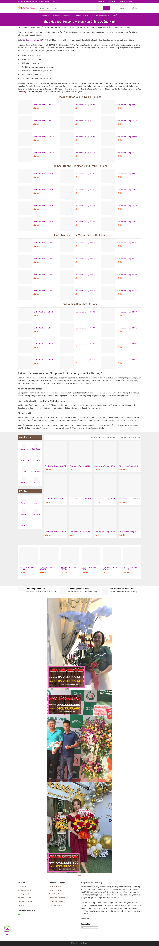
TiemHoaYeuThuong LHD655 (126, 137)
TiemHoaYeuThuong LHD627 (43, 328)
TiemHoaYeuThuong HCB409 (126, 275)
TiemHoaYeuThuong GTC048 (110, 568)
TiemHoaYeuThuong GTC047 (130, 568)
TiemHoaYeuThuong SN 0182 (129, 466)
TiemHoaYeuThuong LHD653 (85, 174)
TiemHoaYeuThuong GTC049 (89, 568)
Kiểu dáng (23, 491)
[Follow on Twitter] (138, 1)
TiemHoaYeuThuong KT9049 (43, 190)
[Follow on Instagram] (136, 1)
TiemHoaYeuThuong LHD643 (85, 360)
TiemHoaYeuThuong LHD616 (85, 206)
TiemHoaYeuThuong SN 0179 (43, 137)
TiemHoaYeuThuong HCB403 (85, 275)
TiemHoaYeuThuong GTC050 (68, 568)
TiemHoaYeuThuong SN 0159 (126, 153)
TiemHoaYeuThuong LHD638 (126, 360)
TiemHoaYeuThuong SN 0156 (85, 137)
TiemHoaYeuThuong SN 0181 (55, 499)
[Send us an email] (140, 1)
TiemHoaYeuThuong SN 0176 (80, 532)
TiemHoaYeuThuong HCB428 (43, 243)
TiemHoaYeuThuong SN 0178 (126, 121)
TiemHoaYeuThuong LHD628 (126, 174)
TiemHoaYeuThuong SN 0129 (43, 153)
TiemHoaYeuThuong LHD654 (85, 344)
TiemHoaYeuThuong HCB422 (85, 243)
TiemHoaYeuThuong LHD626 (85, 153)
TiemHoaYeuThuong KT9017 (126, 222)
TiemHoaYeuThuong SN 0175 (105, 532)
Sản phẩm (66, 15)
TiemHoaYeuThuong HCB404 (126, 243)
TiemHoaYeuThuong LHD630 (85, 121)
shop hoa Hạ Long (32, 40)
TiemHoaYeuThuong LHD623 (43, 121)
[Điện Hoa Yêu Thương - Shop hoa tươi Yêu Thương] (27, 8)
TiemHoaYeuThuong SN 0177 (55, 532)
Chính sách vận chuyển (100, 15)
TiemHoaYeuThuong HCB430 (43, 275)
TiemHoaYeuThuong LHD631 (85, 328)
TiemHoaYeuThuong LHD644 (126, 312)
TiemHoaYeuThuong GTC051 (47, 568)
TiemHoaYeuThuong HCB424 (126, 291)
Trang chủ (46, 15)
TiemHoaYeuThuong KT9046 (43, 222)
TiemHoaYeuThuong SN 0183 (105, 466)
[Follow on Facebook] (134, 1)
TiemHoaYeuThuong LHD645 (126, 328)
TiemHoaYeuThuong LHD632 (43, 105)
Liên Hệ (114, 15)
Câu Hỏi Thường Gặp (80, 15)
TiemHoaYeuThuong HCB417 (43, 291)
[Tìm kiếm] (106, 8)
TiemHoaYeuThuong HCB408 (43, 259)
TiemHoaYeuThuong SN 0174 (129, 532)
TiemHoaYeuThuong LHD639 (126, 105)
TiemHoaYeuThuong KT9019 (126, 190)
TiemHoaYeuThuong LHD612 (43, 312)
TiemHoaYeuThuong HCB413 (85, 259)
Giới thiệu (56, 15)
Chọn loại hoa (25, 437)
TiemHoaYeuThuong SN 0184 (80, 466)
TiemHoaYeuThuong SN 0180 (80, 499)
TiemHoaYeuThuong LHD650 (126, 344)
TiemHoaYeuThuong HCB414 (126, 259)
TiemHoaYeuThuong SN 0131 (126, 206)
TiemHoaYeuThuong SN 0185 (55, 466)
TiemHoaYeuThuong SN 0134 (85, 105)
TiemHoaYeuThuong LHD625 (85, 222)
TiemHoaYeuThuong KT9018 (43, 206)
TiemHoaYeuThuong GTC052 (26, 568)
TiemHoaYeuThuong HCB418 (85, 291)
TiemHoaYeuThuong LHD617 (85, 190)
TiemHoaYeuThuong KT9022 (43, 174)
